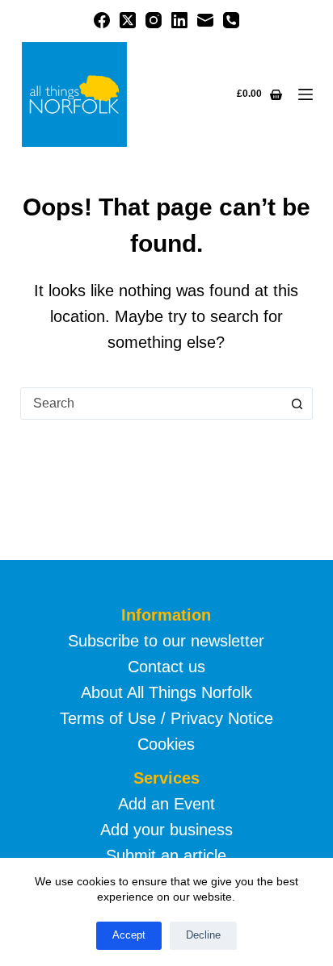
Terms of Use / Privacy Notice (166, 718)
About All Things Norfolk (166, 692)
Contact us (166, 666)
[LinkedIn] (179, 20)
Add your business (166, 829)
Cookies (166, 744)
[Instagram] (153, 20)
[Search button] (296, 403)
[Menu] (305, 94)
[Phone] (231, 20)
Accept (128, 935)
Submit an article (166, 855)
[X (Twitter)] (128, 20)
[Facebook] (102, 20)
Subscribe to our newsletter (166, 641)
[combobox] (151, 403)
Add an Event (166, 804)
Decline (203, 935)
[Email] (205, 20)
